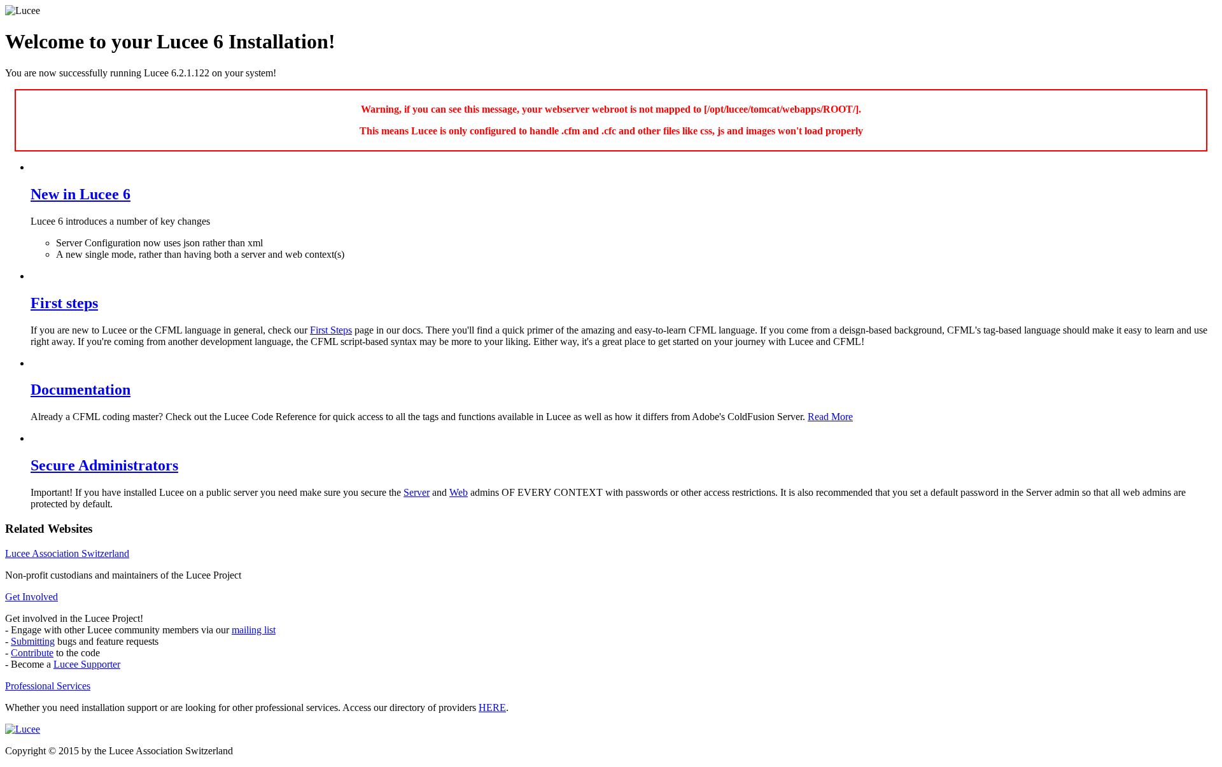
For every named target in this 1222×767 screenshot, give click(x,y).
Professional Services (47, 685)
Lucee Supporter (86, 664)
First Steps (331, 330)
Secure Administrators (104, 465)
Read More (830, 416)
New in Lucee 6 (80, 194)
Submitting (33, 641)
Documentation (80, 389)
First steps (64, 303)
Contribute (32, 652)
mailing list (254, 629)
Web (458, 492)
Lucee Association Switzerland (67, 553)
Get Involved (31, 596)
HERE (492, 707)
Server (417, 492)
